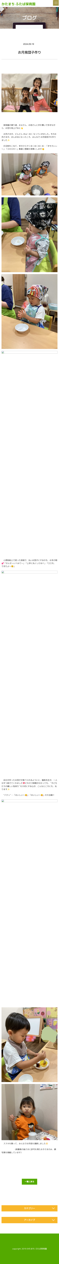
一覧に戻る (29, 1181)
